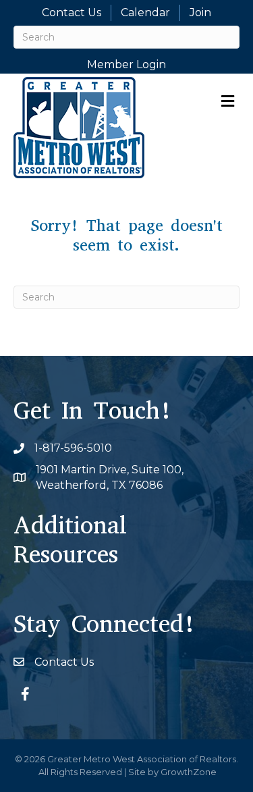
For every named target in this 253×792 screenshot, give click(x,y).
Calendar (145, 12)
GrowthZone (189, 771)
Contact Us (71, 12)
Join (200, 12)
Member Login (126, 64)
